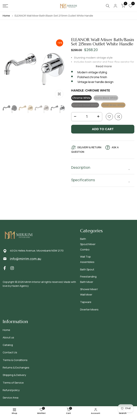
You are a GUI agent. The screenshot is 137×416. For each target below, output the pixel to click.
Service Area (10, 397)
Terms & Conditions (15, 360)
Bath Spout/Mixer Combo (87, 244)
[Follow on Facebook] (5, 268)
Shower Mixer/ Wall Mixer (89, 291)
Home (6, 15)
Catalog (8, 345)
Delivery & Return (89, 147)
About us (8, 337)
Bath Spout (87, 269)
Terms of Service (13, 382)
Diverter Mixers (89, 309)
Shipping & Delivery (14, 375)
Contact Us (10, 352)
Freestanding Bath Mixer (88, 279)
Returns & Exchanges (16, 367)
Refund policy (11, 390)
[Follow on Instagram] (12, 268)
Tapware (85, 302)
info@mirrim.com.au (25, 259)
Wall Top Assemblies (87, 259)
